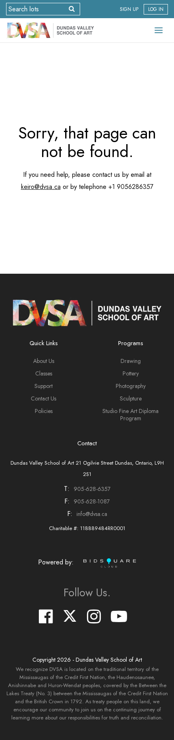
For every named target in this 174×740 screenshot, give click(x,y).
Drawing (131, 361)
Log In (155, 9)
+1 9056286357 (130, 186)
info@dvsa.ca (91, 514)
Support (43, 386)
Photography (131, 386)
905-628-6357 (92, 489)
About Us (43, 361)
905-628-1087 (92, 501)
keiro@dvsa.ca (41, 186)
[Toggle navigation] (158, 30)
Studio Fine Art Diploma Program (130, 414)
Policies (44, 411)
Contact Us (43, 398)
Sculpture (131, 398)
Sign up (129, 9)
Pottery (131, 373)
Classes (43, 373)
